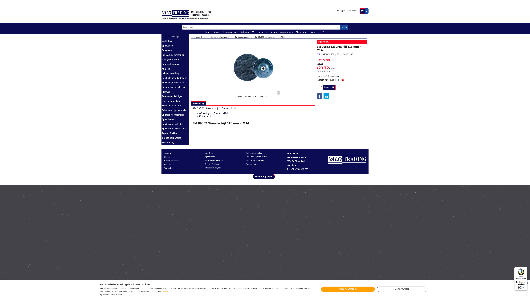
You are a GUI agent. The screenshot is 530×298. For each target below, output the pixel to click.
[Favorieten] (332, 87)
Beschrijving (199, 103)
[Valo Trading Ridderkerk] (186, 14)
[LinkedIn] (326, 96)
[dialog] (265, 289)
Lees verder (166, 291)
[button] (207, 294)
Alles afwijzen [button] (402, 289)
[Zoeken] (346, 27)
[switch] (521, 287)
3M (318, 54)
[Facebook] (319, 96)
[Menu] (525, 268)
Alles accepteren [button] (348, 289)
